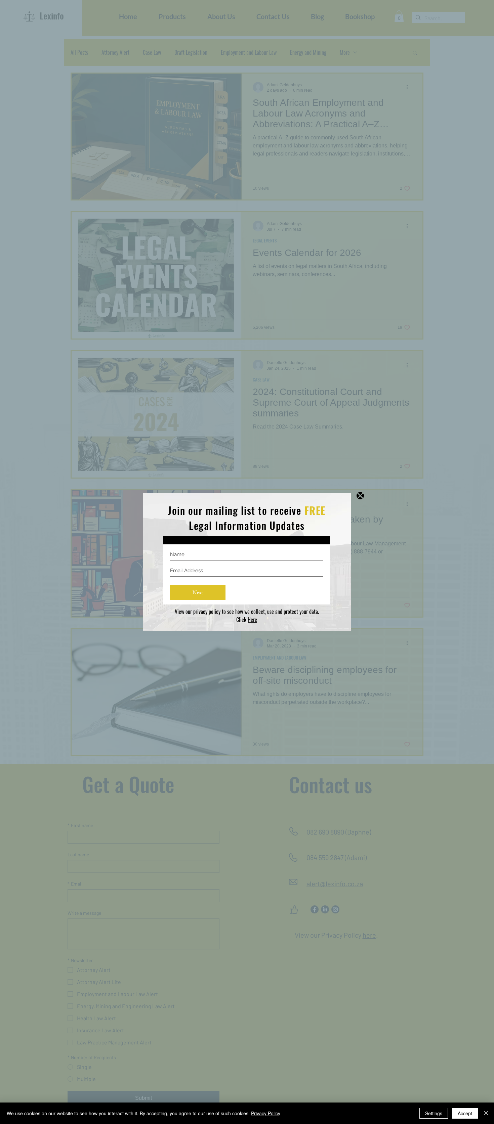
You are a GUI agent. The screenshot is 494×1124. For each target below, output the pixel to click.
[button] (360, 495)
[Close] (486, 1113)
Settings (433, 1113)
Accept (465, 1113)
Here (252, 620)
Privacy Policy (265, 1113)
